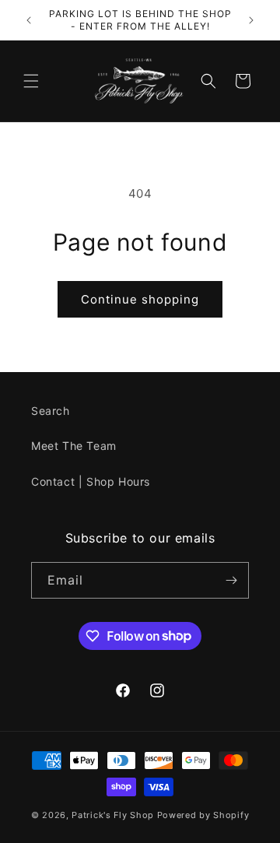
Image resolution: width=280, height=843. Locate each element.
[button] (31, 81)
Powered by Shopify (203, 815)
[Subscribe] (231, 580)
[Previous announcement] (29, 20)
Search (50, 410)
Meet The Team (74, 445)
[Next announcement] (251, 20)
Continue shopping (140, 299)
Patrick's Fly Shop (113, 815)
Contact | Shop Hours (90, 481)
